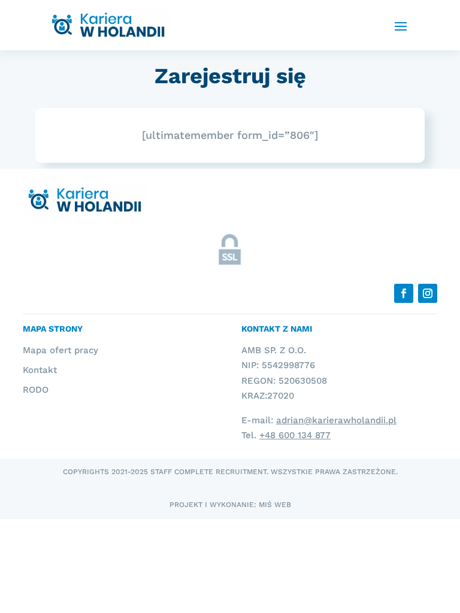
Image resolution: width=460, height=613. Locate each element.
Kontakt (40, 370)
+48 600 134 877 (295, 435)
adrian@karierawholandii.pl (336, 420)
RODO (36, 389)
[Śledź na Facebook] (403, 293)
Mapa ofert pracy (60, 350)
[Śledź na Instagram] (427, 293)
